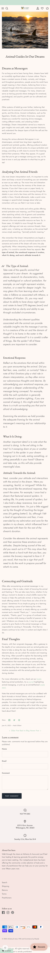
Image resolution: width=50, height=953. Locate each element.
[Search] (8, 8)
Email (4, 761)
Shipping (5, 886)
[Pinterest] (12, 912)
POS (20, 939)
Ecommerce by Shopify (32, 939)
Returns (5, 890)
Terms (4, 894)
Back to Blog (24, 730)
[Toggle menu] (2, 8)
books (39, 679)
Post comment (11, 796)
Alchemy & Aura (13, 939)
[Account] (37, 8)
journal (31, 682)
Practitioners (6, 897)
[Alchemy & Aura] (25, 8)
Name (4, 749)
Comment (6, 773)
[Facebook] (3, 912)
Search (4, 882)
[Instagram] (8, 912)
